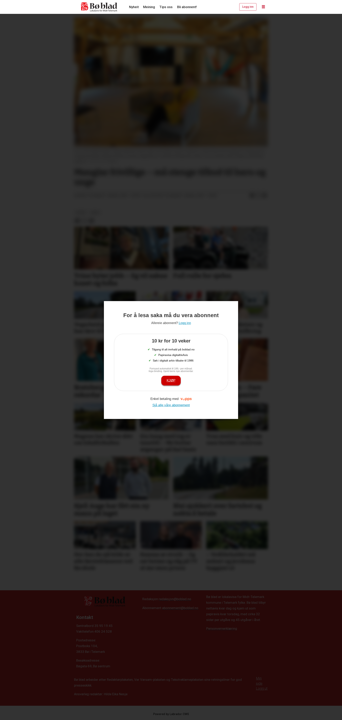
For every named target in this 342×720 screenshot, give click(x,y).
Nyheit (134, 7)
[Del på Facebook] (252, 196)
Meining (149, 7)
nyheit (81, 212)
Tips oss (166, 7)
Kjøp (171, 380)
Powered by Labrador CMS (171, 714)
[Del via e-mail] (265, 196)
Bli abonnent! (187, 7)
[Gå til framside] (99, 7)
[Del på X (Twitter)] (258, 196)
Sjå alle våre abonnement (171, 405)
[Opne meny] (263, 7)
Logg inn (248, 6)
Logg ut (262, 688)
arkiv (95, 212)
